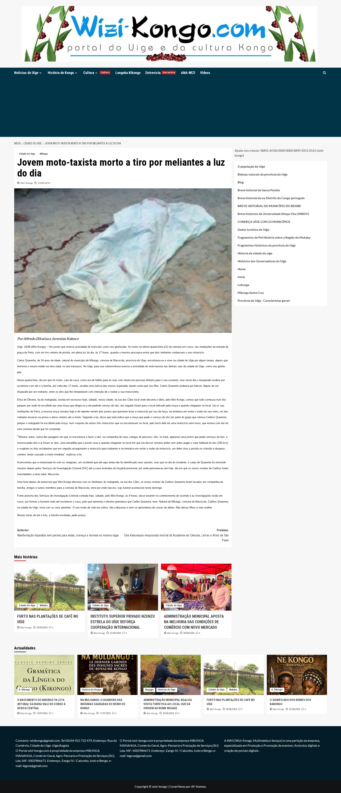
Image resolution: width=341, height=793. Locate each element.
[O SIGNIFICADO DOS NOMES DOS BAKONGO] (297, 675)
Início (241, 277)
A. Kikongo (24, 689)
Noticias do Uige (166, 689)
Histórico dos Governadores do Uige (262, 261)
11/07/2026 (105, 713)
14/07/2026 (42, 713)
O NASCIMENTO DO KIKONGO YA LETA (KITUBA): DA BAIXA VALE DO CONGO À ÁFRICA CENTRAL (41, 704)
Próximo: (176, 535)
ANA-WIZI (188, 73)
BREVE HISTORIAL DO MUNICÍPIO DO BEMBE (269, 206)
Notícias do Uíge (26, 73)
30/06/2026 (42, 627)
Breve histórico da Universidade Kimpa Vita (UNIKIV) (273, 214)
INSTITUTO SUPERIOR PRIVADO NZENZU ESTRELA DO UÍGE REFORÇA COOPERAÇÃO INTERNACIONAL (123, 622)
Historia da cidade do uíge (255, 253)
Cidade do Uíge (27, 153)
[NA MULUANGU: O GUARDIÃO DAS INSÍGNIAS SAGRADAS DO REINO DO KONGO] (107, 675)
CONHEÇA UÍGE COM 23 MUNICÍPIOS (264, 221)
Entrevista (160, 73)
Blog (241, 182)
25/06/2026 (294, 709)
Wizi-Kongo (27, 182)
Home (242, 269)
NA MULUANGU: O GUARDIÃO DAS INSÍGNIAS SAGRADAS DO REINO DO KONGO (102, 704)
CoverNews (177, 786)
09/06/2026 (188, 633)
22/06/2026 (115, 633)
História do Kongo (61, 73)
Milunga (44, 153)
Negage (149, 689)
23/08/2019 (44, 182)
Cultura (96, 73)
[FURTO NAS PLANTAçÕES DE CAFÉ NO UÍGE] (49, 587)
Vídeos (205, 73)
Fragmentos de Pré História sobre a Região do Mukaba (274, 237)
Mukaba (44, 605)
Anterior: (68, 532)
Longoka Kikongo (128, 73)
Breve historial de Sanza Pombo (259, 190)
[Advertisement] (170, 107)
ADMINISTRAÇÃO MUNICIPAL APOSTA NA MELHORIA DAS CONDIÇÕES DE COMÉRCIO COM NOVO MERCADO (194, 622)
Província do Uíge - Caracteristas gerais (264, 300)
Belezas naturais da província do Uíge (263, 174)
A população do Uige (251, 166)
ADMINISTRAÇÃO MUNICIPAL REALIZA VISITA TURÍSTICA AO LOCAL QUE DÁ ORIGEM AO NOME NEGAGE (167, 704)
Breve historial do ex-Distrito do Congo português (271, 198)
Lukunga (243, 285)
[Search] (324, 72)
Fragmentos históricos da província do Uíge (267, 245)
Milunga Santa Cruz (251, 292)
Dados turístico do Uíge (253, 229)
